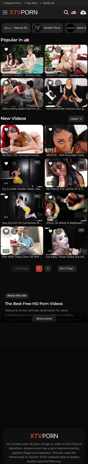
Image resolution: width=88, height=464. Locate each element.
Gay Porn (31, 2)
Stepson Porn (13, 2)
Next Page (66, 268)
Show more (44, 318)
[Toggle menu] (5, 12)
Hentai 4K (48, 2)
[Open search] (66, 12)
